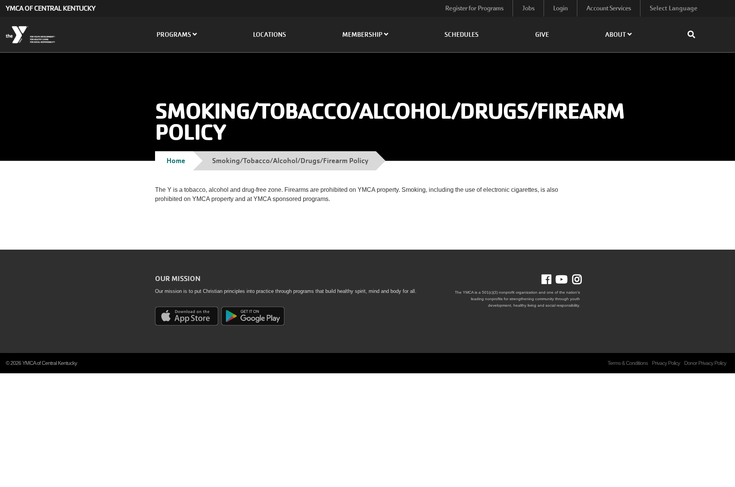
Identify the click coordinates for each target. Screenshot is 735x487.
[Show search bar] (694, 34)
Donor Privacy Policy (705, 363)
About (616, 34)
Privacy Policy (666, 363)
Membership (363, 34)
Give (542, 34)
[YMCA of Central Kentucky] (61, 35)
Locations (269, 34)
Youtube (560, 279)
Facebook (551, 279)
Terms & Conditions (628, 363)
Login (560, 8)
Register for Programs (474, 8)
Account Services (608, 8)
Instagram (574, 279)
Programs (175, 34)
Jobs (528, 8)
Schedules (461, 34)
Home (176, 160)
